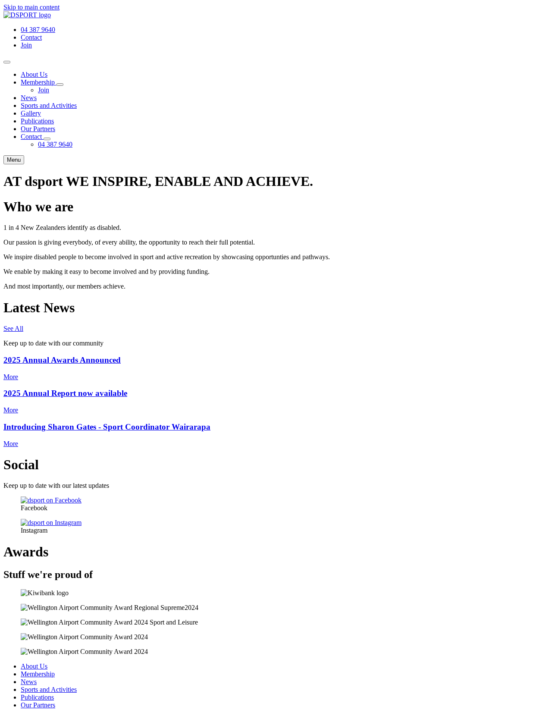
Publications (37, 121)
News (29, 97)
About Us (34, 74)
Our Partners (38, 128)
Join (43, 90)
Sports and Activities (49, 105)
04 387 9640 (55, 144)
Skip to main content (31, 7)
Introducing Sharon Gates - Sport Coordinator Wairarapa (106, 426)
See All (13, 328)
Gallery (31, 113)
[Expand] (59, 84)
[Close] (6, 62)
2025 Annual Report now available (65, 393)
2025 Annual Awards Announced (62, 359)
